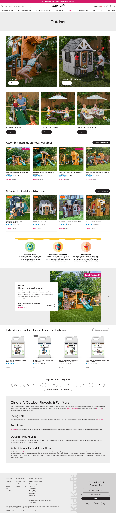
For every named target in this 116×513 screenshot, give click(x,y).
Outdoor (70, 10)
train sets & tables (52, 389)
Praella (36, 510)
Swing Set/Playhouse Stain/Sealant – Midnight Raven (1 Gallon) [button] (69, 360)
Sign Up (96, 498)
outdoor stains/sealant (68, 385)
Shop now (13, 83)
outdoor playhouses (72, 408)
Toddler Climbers (14, 127)
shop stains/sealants (101, 330)
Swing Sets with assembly (33, 385)
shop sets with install (101, 142)
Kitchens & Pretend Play (24, 10)
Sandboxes (14, 429)
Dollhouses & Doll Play (7, 10)
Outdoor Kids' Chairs (86, 127)
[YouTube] (96, 503)
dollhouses (84, 385)
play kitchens (98, 385)
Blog (102, 10)
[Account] (110, 6)
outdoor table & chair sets (25, 452)
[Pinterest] (104, 503)
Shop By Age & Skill (82, 10)
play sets (66, 389)
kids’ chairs (99, 408)
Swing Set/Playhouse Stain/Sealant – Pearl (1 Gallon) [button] (16, 360)
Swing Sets (13, 79)
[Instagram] (91, 503)
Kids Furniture (59, 10)
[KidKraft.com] (58, 6)
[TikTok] (100, 503)
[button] (114, 6)
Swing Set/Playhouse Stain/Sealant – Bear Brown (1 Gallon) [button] (98, 360)
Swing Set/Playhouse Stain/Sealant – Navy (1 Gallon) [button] (43, 360)
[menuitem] (101, 6)
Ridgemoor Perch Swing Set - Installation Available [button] (70, 173)
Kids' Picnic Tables (49, 127)
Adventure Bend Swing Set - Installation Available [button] (17, 173)
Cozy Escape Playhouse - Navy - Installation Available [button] (15, 221)
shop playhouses (102, 191)
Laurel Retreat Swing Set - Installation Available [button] (43, 173)
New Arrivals (111, 10)
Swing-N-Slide (51, 385)
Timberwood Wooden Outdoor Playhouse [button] (70, 221)
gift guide (17, 385)
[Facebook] (87, 503)
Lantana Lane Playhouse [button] (39, 221)
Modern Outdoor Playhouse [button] (93, 221)
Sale (94, 10)
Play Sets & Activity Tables (43, 10)
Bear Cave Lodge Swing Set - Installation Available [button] (97, 173)
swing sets (100, 420)
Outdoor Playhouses (71, 79)
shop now (47, 132)
